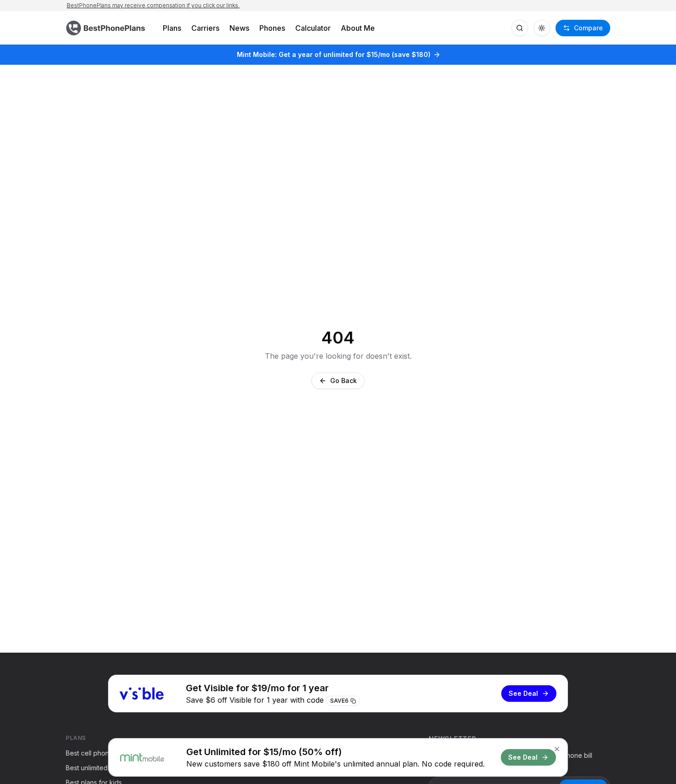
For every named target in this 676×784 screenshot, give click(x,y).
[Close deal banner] (556, 749)
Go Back (343, 380)
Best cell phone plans (98, 753)
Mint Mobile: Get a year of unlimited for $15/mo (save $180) (333, 54)
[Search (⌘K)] (519, 28)
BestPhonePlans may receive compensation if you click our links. (153, 5)
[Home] (107, 28)
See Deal (523, 693)
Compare (588, 28)
